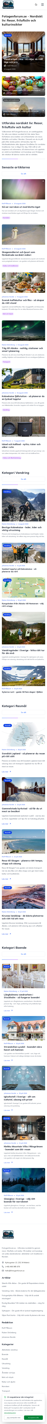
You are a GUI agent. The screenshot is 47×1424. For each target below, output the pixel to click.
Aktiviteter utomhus (10, 1350)
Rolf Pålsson (6, 203)
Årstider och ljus (10, 79)
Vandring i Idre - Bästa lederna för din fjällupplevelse (23, 1291)
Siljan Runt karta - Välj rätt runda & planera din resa (23, 1315)
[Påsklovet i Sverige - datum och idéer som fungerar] (23, 86)
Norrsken (6, 218)
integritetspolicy (10, 1413)
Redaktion (7, 1322)
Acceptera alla (33, 1418)
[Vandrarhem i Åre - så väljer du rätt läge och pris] (23, 52)
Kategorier (8, 1344)
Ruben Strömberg (8, 345)
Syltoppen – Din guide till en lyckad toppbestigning (22, 1311)
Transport (6, 362)
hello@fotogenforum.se (14, 1271)
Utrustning (6, 1363)
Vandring (6, 410)
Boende (8, 35)
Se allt (23, 174)
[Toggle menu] (42, 4)
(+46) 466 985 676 (12, 1266)
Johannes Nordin (8, 297)
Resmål (7, 725)
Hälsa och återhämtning (12, 458)
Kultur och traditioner (11, 100)
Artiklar (6, 1277)
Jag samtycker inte (13, 1418)
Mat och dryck (8, 314)
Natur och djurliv (8, 1382)
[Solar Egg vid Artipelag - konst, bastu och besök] (23, 107)
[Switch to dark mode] (36, 4)
